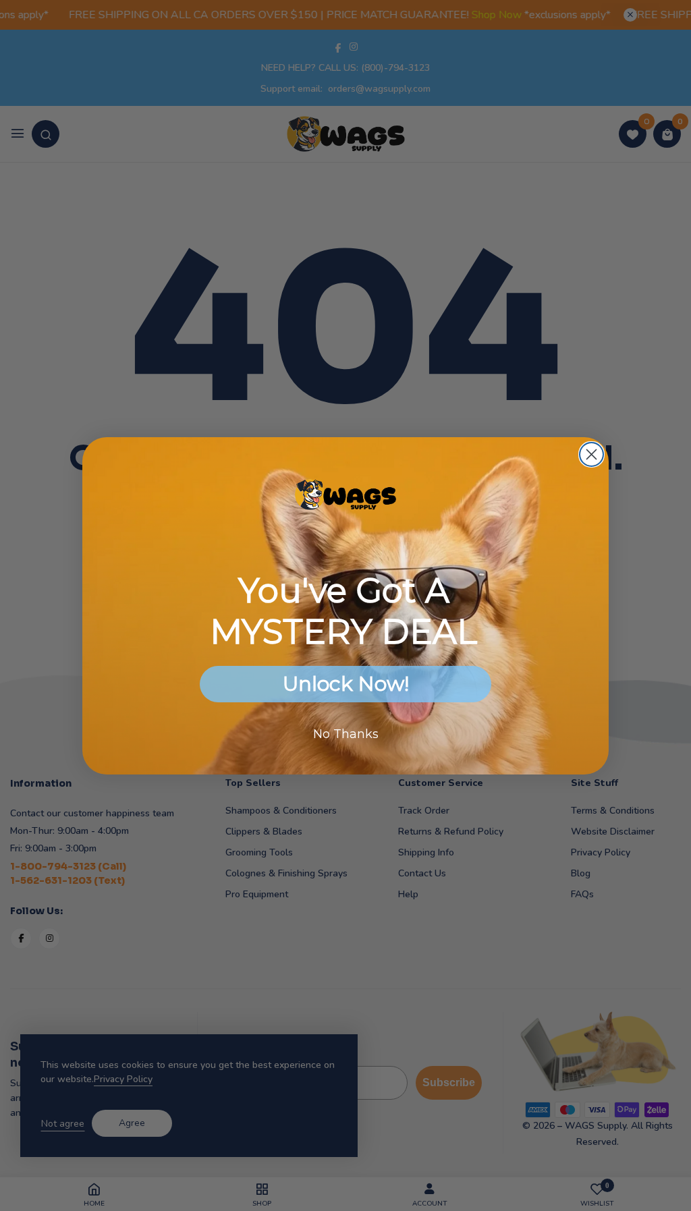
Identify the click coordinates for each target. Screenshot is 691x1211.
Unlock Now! (346, 683)
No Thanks (346, 734)
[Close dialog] (591, 454)
